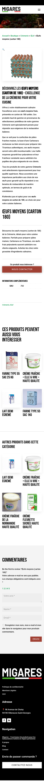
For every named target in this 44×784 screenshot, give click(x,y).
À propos (5, 742)
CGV (4, 694)
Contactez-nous (22, 765)
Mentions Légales (9, 690)
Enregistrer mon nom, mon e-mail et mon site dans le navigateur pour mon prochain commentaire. (21, 628)
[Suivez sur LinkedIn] (9, 720)
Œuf (32, 36)
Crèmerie (24, 36)
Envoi (36, 639)
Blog (4, 746)
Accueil (5, 36)
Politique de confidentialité (12, 687)
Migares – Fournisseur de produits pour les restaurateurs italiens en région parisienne (18, 738)
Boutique (14, 36)
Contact (5, 750)
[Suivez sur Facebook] (4, 720)
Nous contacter (22, 269)
